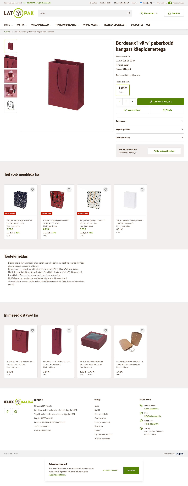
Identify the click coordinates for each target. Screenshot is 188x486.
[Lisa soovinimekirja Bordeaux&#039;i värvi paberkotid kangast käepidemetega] (32, 330)
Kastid (20, 24)
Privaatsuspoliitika (102, 438)
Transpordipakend (66, 24)
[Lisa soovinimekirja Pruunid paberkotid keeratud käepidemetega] (142, 330)
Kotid (7, 24)
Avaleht (7, 32)
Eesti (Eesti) (147, 3)
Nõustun (131, 470)
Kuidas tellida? (105, 3)
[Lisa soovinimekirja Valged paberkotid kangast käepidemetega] (142, 189)
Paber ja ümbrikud (114, 24)
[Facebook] (7, 411)
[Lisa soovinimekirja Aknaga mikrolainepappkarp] (105, 330)
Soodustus (137, 24)
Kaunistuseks (90, 24)
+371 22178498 (29, 3)
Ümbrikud (99, 426)
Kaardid (98, 430)
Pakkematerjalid (40, 24)
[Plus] (132, 101)
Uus (148, 24)
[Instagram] (15, 411)
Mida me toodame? (121, 3)
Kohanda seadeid (110, 470)
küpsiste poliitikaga (57, 474)
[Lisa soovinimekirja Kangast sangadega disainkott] (32, 189)
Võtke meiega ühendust (164, 151)
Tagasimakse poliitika (103, 434)
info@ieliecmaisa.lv (43, 3)
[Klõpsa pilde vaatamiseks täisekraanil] (67, 86)
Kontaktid (93, 3)
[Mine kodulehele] (19, 13)
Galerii (134, 3)
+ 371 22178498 (151, 408)
